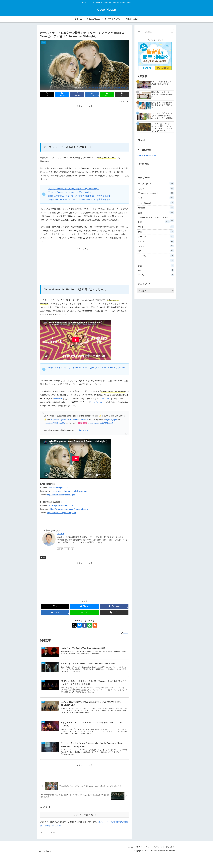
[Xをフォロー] (58, 548)
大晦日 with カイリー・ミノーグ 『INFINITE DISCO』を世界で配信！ (79, 199)
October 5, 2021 (82, 430)
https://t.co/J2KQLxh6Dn (54, 423)
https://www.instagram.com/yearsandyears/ (69, 509)
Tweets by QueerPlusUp (147, 155)
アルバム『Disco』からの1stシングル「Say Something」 (73, 189)
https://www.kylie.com (58, 487)
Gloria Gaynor (96, 402)
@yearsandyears (58, 419)
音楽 (44, 557)
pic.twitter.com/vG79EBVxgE (100, 423)
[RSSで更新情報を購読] (72, 548)
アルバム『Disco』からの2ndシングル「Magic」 (70, 192)
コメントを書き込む (84, 814)
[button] (122, 94)
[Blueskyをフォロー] (61, 548)
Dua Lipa (105, 399)
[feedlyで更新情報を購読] (68, 548)
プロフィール (157, 847)
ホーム (130, 847)
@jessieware (73, 419)
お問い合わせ (169, 847)
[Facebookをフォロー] (65, 548)
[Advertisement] (84, 123)
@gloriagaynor (111, 419)
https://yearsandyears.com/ (61, 505)
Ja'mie (60, 533)
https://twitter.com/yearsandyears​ (61, 513)
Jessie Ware (57, 399)
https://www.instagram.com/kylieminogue (69, 491)
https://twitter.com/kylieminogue (61, 495)
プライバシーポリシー (143, 847)
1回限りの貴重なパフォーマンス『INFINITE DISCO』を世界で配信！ (79, 196)
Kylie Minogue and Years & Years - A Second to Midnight (105, 88)
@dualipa (84, 419)
